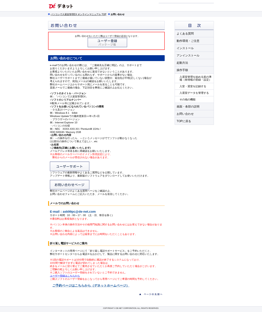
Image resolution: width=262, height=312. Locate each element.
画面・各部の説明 (188, 106)
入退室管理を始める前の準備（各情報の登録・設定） (195, 78)
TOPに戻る (184, 121)
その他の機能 (187, 99)
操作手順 (182, 70)
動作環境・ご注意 (188, 40)
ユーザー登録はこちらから (65, 275)
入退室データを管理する (194, 92)
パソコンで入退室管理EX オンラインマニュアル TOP (78, 14)
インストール (185, 48)
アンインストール (188, 55)
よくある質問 (185, 33)
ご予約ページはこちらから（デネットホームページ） (90, 285)
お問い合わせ (185, 113)
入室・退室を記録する (192, 86)
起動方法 (182, 62)
